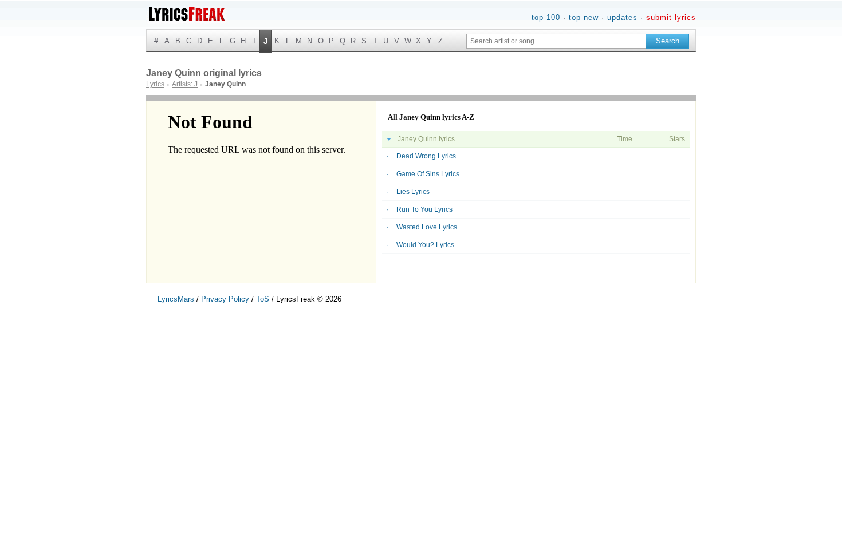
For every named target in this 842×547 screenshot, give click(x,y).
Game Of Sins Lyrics (427, 174)
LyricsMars (176, 299)
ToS (262, 299)
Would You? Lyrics (425, 245)
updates (622, 17)
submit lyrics (671, 17)
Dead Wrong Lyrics (426, 156)
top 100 (546, 17)
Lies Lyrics (413, 192)
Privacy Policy (225, 299)
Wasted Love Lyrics (426, 227)
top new (584, 17)
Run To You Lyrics (424, 209)
